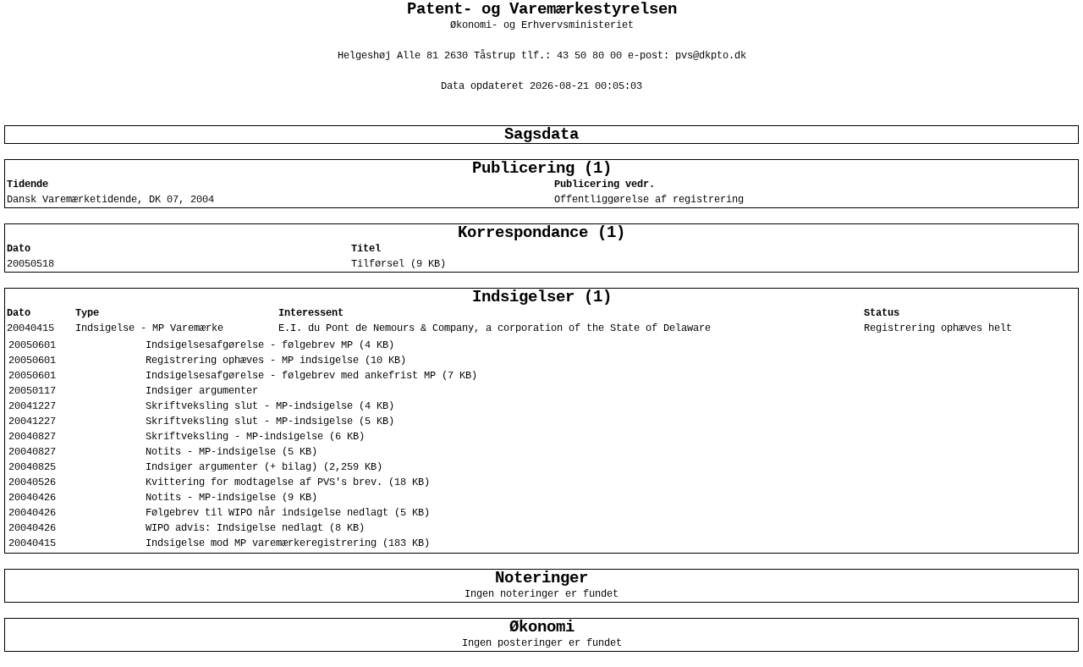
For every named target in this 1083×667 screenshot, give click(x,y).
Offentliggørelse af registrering (649, 200)
